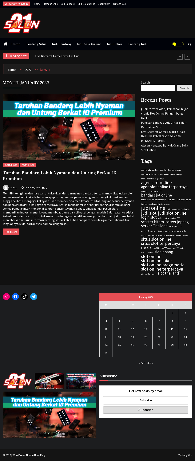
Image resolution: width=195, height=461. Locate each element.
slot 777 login (178, 248)
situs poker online (179, 231)
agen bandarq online (149, 170)
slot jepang (163, 252)
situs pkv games (163, 231)
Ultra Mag (39, 455)
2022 (28, 70)
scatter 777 (175, 218)
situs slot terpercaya (160, 243)
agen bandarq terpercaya (170, 170)
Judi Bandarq (68, 4)
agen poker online (148, 174)
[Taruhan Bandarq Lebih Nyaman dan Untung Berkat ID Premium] (69, 127)
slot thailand (168, 273)
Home (37, 4)
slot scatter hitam (148, 274)
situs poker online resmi (151, 235)
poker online (163, 218)
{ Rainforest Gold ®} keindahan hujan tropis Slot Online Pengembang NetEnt (164, 113)
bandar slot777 (156, 191)
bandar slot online (156, 195)
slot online (151, 256)
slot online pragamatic (162, 265)
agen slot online (156, 183)
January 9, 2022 (32, 187)
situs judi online (148, 231)
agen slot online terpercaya (164, 187)
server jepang (177, 222)
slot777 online (147, 252)
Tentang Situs (51, 4)
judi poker (185, 209)
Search (145, 82)
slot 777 (156, 248)
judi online (153, 208)
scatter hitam (152, 222)
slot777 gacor (166, 248)
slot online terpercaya (162, 269)
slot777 (146, 247)
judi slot (149, 213)
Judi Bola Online (86, 4)
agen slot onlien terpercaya (152, 179)
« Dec (142, 363)
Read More (11, 231)
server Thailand (154, 226)
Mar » (150, 363)
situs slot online (156, 239)
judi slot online (172, 213)
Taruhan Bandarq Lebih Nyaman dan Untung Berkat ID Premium (59, 175)
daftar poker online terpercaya (153, 199)
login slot (149, 217)
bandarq (144, 191)
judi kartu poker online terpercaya (155, 204)
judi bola (171, 199)
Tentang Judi (119, 4)
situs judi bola (175, 226)
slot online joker (156, 261)
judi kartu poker (184, 199)
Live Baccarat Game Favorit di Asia (57, 56)
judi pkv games (173, 209)
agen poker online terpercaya (170, 174)
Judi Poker (103, 4)
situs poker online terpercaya (175, 235)
